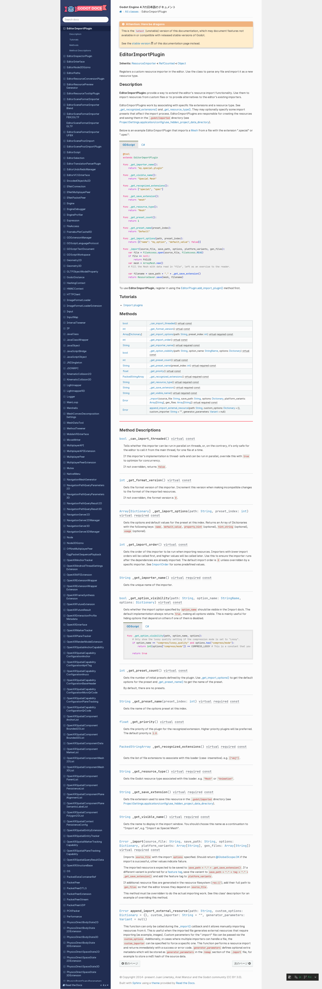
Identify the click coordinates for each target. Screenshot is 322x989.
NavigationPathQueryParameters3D (85, 496)
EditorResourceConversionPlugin (85, 78)
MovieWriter (73, 439)
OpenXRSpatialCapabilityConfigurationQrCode (81, 709)
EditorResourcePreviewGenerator (79, 86)
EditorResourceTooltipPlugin (83, 93)
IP (68, 328)
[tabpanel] (186, 216)
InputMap (72, 317)
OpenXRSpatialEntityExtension (84, 830)
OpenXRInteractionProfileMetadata (81, 617)
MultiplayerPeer (76, 456)
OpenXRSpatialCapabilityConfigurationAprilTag (81, 664)
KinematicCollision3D (79, 379)
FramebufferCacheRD (79, 231)
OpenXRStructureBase (80, 865)
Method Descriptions (80, 50)
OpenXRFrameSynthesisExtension (80, 597)
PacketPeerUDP (76, 905)
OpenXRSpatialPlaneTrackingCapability (83, 852)
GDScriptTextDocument (80, 249)
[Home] (120, 11)
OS (68, 871)
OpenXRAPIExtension (79, 574)
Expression (73, 220)
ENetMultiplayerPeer (78, 192)
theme (155, 983)
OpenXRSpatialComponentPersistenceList (82, 787)
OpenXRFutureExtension (81, 604)
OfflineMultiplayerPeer (80, 548)
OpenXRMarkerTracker (80, 630)
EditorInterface (76, 61)
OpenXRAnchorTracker (80, 560)
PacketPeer (73, 882)
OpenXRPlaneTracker (79, 636)
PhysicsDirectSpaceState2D (83, 951)
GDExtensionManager (79, 237)
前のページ (131, 963)
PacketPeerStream (77, 899)
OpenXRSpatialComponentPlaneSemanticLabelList (85, 805)
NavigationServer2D (78, 514)
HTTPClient (73, 294)
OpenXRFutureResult (79, 609)
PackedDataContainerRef (81, 876)
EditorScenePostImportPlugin (84, 146)
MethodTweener (76, 428)
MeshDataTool (75, 422)
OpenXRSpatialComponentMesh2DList (85, 760)
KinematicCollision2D (79, 374)
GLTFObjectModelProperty (82, 271)
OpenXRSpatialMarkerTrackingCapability (84, 843)
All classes (132, 11)
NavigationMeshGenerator (82, 479)
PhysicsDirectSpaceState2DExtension (81, 959)
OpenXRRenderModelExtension (85, 641)
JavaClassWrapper (77, 339)
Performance (74, 916)
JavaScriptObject (77, 356)
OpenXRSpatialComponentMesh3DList (85, 769)
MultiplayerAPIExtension (81, 451)
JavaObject (73, 345)
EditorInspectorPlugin (79, 56)
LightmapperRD (76, 390)
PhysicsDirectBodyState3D (82, 937)
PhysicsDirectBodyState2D (82, 922)
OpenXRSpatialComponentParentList (82, 778)
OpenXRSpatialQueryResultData (85, 859)
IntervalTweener (76, 322)
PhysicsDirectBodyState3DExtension (80, 944)
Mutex (70, 468)
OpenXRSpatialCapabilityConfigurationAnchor (81, 655)
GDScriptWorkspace (78, 254)
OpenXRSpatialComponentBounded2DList (82, 727)
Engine (70, 203)
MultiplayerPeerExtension (81, 462)
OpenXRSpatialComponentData (85, 743)
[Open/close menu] (64, 28)
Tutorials (73, 39)
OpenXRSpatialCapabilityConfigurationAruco (81, 673)
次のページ (241, 963)
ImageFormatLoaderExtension (84, 305)
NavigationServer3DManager (83, 531)
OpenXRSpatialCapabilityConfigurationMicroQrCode (81, 691)
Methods (73, 45)
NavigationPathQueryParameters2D (85, 487)
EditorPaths (73, 73)
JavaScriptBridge (76, 351)
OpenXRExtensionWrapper (82, 580)
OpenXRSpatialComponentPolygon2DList (82, 814)
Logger (71, 396)
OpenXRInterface (77, 624)
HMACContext (75, 288)
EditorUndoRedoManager (81, 169)
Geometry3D (74, 265)
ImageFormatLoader (79, 300)
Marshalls (72, 408)
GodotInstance (75, 277)
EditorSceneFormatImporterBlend (82, 106)
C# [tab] (143, 144)
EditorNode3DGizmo (79, 67)
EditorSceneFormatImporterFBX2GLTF (82, 115)
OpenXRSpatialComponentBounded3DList (82, 736)
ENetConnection (76, 186)
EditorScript (73, 152)
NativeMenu (73, 473)
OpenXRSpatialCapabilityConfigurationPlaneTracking (82, 700)
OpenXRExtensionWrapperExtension (81, 588)
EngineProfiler (75, 214)
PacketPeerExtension (79, 893)
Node (70, 537)
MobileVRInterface (78, 434)
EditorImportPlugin (79, 28)
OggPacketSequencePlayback (83, 554)
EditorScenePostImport (80, 140)
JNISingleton (74, 362)
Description (75, 34)
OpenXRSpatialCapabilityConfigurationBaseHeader (81, 682)
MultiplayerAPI (75, 445)
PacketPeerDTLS (77, 888)
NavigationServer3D (78, 526)
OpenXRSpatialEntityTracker (83, 836)
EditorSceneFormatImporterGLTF (82, 124)
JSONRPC (73, 368)
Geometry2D (74, 260)
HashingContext (76, 283)
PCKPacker (73, 910)
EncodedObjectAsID (79, 180)
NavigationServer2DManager (83, 520)
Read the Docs (185, 983)
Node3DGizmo (75, 543)
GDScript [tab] (129, 144)
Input (70, 311)
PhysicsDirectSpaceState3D (83, 966)
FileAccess (73, 226)
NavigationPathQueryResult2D (84, 503)
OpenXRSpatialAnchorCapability (85, 647)
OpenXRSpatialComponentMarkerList (82, 751)
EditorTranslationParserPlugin (84, 163)
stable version (141, 43)
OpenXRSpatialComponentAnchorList (82, 718)
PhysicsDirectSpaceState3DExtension (81, 974)
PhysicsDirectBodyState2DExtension (80, 929)
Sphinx (136, 983)
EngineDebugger (76, 209)
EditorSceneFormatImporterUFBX (82, 134)
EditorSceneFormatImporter (83, 99)
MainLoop (72, 402)
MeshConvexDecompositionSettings (82, 415)
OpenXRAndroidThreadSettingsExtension (84, 567)
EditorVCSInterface (78, 175)
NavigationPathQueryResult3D (84, 509)
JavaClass (73, 334)
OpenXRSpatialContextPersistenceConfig (80, 823)
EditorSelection (75, 158)
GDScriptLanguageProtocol (83, 243)
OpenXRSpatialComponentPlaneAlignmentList (85, 796)
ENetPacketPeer (76, 197)
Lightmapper (74, 385)
